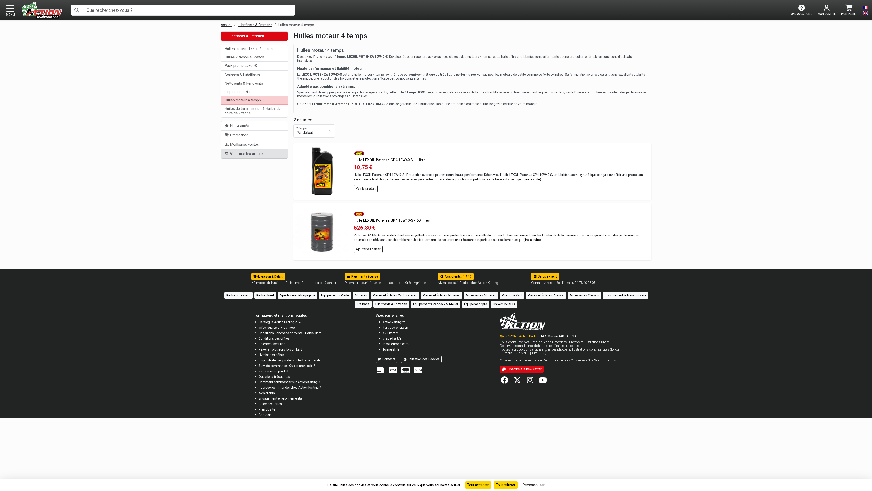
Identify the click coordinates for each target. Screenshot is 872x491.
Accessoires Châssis (584, 295)
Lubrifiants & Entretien (255, 25)
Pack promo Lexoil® (241, 65)
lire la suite (532, 179)
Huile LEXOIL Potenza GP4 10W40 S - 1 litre (389, 160)
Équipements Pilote (335, 295)
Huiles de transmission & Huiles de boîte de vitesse (253, 110)
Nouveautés (239, 126)
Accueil (226, 25)
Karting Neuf (265, 295)
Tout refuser (505, 485)
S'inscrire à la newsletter (524, 369)
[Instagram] (530, 381)
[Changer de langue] (865, 10)
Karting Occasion (238, 295)
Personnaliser (533, 485)
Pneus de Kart (512, 295)
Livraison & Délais (270, 276)
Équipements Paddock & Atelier (435, 304)
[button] (270, 404)
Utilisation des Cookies (423, 359)
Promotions (239, 135)
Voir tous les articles (247, 154)
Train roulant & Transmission (625, 295)
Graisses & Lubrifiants (242, 75)
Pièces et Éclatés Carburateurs (395, 295)
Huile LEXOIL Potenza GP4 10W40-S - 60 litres (392, 220)
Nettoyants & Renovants (244, 83)
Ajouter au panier (368, 249)
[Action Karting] (41, 10)
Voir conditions (605, 360)
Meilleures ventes (244, 144)
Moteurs (361, 295)
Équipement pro (475, 304)
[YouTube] (542, 381)
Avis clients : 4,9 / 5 (458, 276)
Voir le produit (366, 188)
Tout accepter (478, 485)
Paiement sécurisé (364, 276)
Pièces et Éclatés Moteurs (441, 295)
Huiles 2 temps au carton (244, 57)
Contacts (388, 359)
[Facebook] (504, 381)
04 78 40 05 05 (585, 283)
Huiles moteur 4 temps (243, 100)
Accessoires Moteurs (481, 295)
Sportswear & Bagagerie (297, 295)
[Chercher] (77, 10)
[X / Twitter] (517, 381)
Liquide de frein (237, 92)
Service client (547, 276)
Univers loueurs (504, 304)
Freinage (363, 304)
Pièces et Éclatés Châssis (546, 295)
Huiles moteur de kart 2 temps (249, 49)
